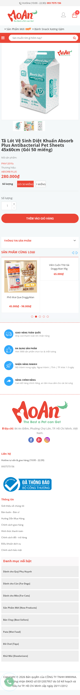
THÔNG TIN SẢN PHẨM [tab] (17, 240)
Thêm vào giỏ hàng (40, 218)
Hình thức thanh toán (12, 531)
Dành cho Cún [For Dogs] (16, 583)
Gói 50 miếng (25, 184)
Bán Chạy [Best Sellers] (15, 619)
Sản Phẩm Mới (16, 29)
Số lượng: (7, 198)
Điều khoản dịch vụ (11, 543)
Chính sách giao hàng (12, 524)
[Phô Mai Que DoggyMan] (20, 276)
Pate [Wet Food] (12, 631)
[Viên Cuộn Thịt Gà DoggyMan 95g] (59, 260)
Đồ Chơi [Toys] (11, 643)
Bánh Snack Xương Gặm (49, 29)
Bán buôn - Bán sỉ (10, 512)
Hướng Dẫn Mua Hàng (13, 518)
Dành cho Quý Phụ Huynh (17, 571)
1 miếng (41, 184)
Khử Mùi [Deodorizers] (15, 656)
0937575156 (7, 466)
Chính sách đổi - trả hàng (14, 537)
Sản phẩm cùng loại (18, 252)
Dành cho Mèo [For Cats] (16, 595)
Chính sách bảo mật (11, 550)
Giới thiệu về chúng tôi (12, 505)
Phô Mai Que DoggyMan (20, 297)
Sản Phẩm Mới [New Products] (20, 607)
